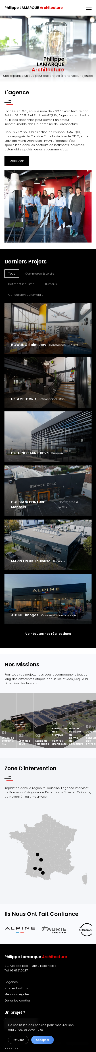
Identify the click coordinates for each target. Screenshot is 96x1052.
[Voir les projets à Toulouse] (43, 873)
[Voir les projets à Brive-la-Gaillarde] (41, 860)
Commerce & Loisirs (39, 273)
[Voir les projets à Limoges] (37, 854)
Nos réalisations (16, 988)
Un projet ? (14, 1012)
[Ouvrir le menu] (89, 8)
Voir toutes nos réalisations (48, 633)
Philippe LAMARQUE (33, 7)
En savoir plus (33, 1030)
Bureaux (51, 284)
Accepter (42, 1040)
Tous (11, 273)
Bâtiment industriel (21, 284)
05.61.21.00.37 (19, 970)
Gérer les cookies (17, 1000)
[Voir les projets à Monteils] (40, 869)
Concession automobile (26, 295)
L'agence (11, 982)
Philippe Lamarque (35, 956)
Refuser (18, 1040)
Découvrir (17, 161)
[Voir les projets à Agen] (35, 868)
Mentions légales (16, 994)
